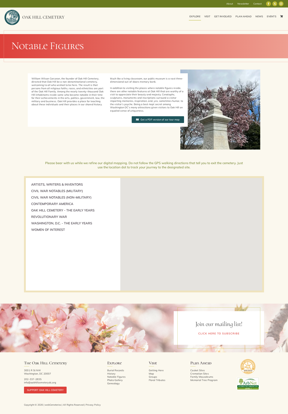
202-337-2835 (33, 379)
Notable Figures (116, 376)
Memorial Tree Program (204, 380)
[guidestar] (247, 360)
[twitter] (274, 3)
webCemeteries (53, 404)
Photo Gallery (115, 380)
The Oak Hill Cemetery (45, 362)
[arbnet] (248, 378)
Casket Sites (197, 370)
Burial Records (115, 370)
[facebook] (268, 3)
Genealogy (113, 383)
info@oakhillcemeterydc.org (40, 382)
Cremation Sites (199, 373)
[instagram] (281, 3)
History (111, 373)
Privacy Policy (93, 404)
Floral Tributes (157, 380)
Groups (153, 376)
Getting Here (156, 370)
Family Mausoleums (201, 376)
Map (151, 373)
